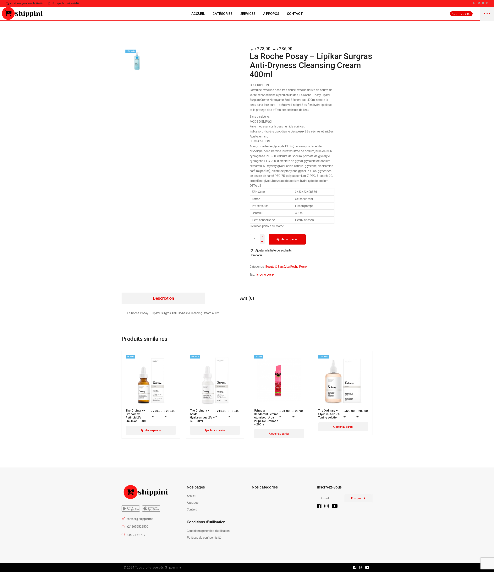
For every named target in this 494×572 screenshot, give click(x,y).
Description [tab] (163, 298)
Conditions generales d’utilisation (208, 531)
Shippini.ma (173, 567)
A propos (193, 503)
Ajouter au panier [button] (150, 430)
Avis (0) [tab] (247, 298)
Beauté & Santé (275, 266)
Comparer (256, 255)
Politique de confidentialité (204, 537)
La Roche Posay (297, 266)
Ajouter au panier (287, 239)
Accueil (191, 496)
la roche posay (265, 274)
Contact (192, 509)
